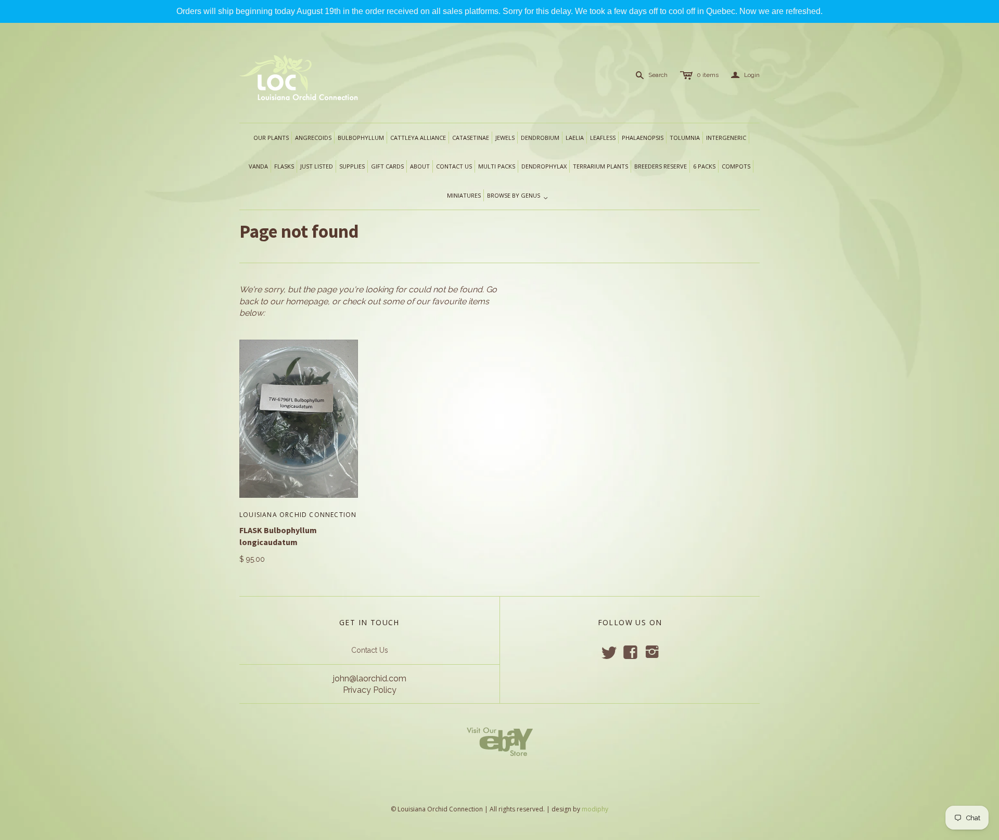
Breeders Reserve (660, 166)
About (420, 166)
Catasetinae (470, 137)
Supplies (352, 166)
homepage (307, 301)
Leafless (603, 137)
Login (745, 75)
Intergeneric (726, 137)
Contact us (454, 166)
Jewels (505, 137)
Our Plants (271, 137)
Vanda (258, 166)
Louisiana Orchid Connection (297, 514)
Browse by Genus (517, 196)
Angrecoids (313, 137)
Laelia (575, 137)
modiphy (595, 809)
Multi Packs (496, 166)
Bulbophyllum (361, 137)
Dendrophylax (544, 166)
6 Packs (704, 166)
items (708, 75)
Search (658, 75)
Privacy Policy (369, 690)
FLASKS (284, 166)
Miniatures (464, 195)
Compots (736, 166)
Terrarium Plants (600, 166)
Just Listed (316, 166)
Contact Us (369, 650)
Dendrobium (540, 137)
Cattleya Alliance (418, 137)
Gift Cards (387, 166)
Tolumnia (685, 137)
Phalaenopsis (642, 137)
